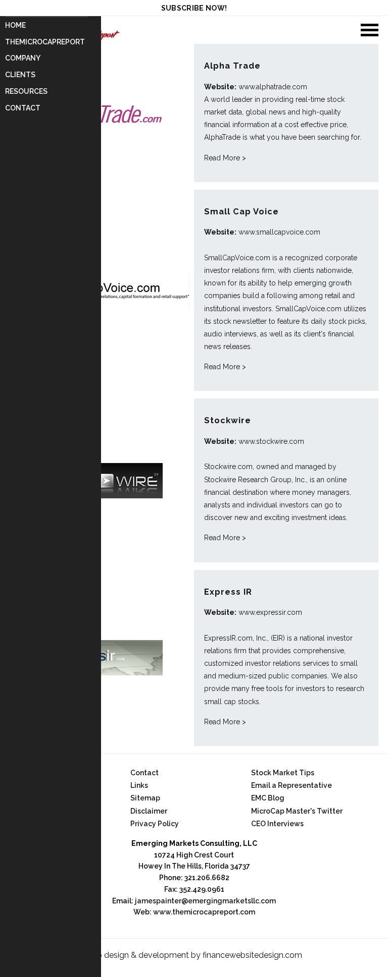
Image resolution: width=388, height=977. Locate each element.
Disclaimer (148, 811)
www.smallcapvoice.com (279, 232)
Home (15, 25)
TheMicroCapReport (45, 42)
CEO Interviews (277, 824)
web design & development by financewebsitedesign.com (194, 955)
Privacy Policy (154, 824)
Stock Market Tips (282, 773)
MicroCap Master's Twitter (297, 811)
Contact (22, 108)
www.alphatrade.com (272, 87)
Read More (225, 158)
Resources (26, 91)
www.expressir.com (270, 612)
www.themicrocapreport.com (204, 912)
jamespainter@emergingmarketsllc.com (205, 901)
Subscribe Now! (194, 8)
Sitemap (145, 798)
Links (139, 785)
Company (22, 58)
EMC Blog (267, 798)
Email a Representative (291, 785)
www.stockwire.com (271, 441)
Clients (20, 75)
